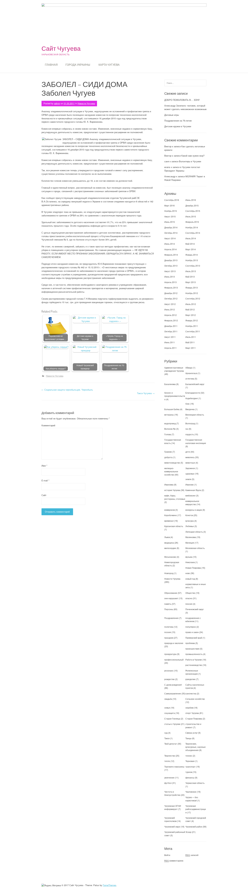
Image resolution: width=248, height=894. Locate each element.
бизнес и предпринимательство (174, 395)
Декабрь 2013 (170, 260)
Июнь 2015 (169, 221)
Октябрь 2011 (170, 331)
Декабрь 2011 (170, 326)
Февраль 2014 (171, 254)
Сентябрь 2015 (192, 210)
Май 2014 (190, 243)
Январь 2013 (191, 287)
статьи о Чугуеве (172, 723)
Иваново (189, 484)
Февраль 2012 (171, 320)
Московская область (195, 548)
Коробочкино (170, 515)
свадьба (168, 698)
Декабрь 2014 (170, 227)
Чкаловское (190, 791)
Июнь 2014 (169, 243)
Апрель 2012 (170, 315)
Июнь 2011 (169, 342)
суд (166, 732)
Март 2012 (190, 315)
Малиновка (190, 537)
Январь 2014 (191, 254)
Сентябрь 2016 (171, 199)
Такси (167, 738)
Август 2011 (170, 336)
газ (186, 428)
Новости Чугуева (86, 103)
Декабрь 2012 (170, 293)
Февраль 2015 (192, 221)
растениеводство (193, 665)
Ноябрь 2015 (170, 210)
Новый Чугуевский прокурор (85, 367)
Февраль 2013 (171, 287)
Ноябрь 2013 (191, 260)
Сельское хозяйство (195, 698)
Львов (167, 537)
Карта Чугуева (109, 64)
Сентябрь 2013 (192, 265)
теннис (188, 755)
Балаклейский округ (194, 384)
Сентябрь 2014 (192, 232)
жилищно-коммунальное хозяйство (171, 471)
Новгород (168, 573)
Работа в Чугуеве (193, 659)
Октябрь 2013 (170, 265)
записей (191, 855)
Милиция (189, 542)
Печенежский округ (194, 609)
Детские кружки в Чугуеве (85, 338)
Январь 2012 (191, 320)
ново (187, 573)
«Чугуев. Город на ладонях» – (114, 338)
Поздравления (171, 617)
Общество (190, 592)
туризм (188, 771)
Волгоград (190, 423)
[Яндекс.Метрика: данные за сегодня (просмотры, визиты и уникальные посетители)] (51, 885)
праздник (168, 637)
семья (167, 707)
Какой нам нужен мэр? (192, 155)
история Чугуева (172, 490)
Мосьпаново (170, 556)
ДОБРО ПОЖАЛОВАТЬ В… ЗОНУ (182, 99)
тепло (167, 761)
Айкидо (188, 367)
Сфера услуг (191, 732)
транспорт (190, 766)
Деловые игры (171, 114)
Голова (167, 434)
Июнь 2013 (169, 276)
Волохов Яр (170, 428)
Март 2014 (190, 249)
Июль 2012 (190, 304)
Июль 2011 (190, 336)
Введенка (190, 409)
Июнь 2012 (169, 309)
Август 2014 (170, 238)
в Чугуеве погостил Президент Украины (182, 168)
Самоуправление (172, 693)
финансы (189, 777)
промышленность (193, 654)
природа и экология (173, 643)
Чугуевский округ (172, 826)
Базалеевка (170, 384)
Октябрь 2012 (170, 298)
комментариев (173, 860)
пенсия (188, 603)
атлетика (189, 378)
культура (189, 520)
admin (57, 103)
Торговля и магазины (174, 766)
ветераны (169, 414)
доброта (168, 457)
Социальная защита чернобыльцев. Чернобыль (67, 389)
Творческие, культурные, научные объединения (195, 746)
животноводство (172, 462)
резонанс (168, 670)
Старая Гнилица (172, 718)
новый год (190, 578)
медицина (169, 542)
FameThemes (109, 885)
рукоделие (190, 679)
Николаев (190, 562)
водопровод (170, 423)
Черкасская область (194, 782)
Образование (170, 592)
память (167, 603)
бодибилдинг (191, 398)
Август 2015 (170, 216)
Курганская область (173, 526)
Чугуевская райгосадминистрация (195, 809)
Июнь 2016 (190, 199)
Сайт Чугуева (61, 48)
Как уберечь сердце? (56, 368)
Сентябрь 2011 (192, 331)
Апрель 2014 (170, 249)
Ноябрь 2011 (191, 326)
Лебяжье (189, 526)
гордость (189, 434)
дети (187, 451)
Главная (51, 64)
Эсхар (188, 831)
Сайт (44, 495)
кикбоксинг (190, 495)
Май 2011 (190, 342)
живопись (190, 457)
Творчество (169, 755)
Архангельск (191, 373)
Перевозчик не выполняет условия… (55, 338)
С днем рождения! (173, 684)
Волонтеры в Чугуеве (190, 161)
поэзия (167, 632)
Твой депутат (170, 743)
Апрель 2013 (170, 282)
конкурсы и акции (193, 509)
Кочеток (189, 515)
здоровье (189, 473)
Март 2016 (169, 205)
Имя (44, 465)
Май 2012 (190, 309)
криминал (169, 520)
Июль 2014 (190, 238)
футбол (168, 782)
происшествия (192, 648)
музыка (188, 556)
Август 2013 (170, 271)
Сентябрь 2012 (192, 298)
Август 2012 (170, 304)
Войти (167, 855)
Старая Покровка (193, 718)
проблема (190, 643)
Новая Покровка (193, 567)
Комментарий (48, 425)
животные (190, 462)
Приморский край (193, 637)
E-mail (45, 480)
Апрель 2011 (170, 347)
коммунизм (169, 509)
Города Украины (77, 64)
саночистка (190, 693)
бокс (187, 403)
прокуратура (170, 654)
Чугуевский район (193, 826)
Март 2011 (190, 347)
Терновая (190, 761)
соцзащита (169, 713)
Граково (168, 451)
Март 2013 (190, 282)
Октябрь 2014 (170, 232)
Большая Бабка (171, 409)
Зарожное (190, 468)
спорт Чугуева (192, 713)
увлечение (169, 777)
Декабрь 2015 (192, 205)
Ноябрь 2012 (191, 293)
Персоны (168, 609)
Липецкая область (194, 531)
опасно (188, 598)
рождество (169, 679)
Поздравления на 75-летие (114, 367)
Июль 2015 (190, 216)
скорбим (189, 707)
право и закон (192, 632)
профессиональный (174, 659)
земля (188, 479)
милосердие (170, 548)
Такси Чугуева (146, 393)
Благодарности (192, 392)
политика (168, 626)
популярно (190, 626)
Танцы (188, 738)
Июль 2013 (190, 271)
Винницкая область (194, 414)
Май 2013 (190, 276)
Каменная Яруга (193, 490)
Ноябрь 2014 (191, 227)
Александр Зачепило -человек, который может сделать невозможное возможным (185, 107)
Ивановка (168, 484)
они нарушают (171, 598)
